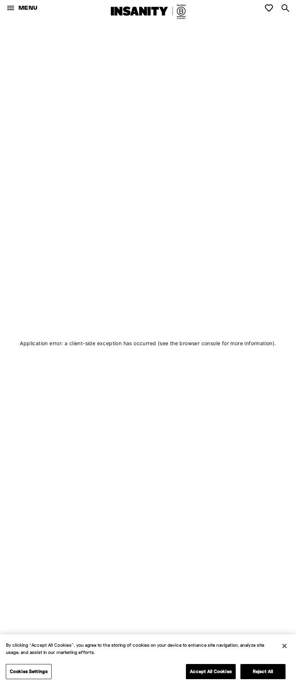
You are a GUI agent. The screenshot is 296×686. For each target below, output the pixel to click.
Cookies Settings (29, 671)
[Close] (284, 646)
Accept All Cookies (211, 671)
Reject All (263, 671)
